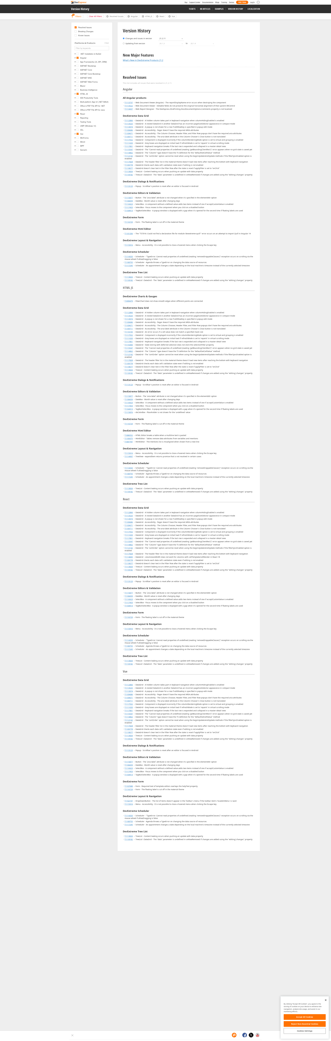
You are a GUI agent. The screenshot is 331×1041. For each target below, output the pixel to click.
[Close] (326, 1000)
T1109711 (129, 136)
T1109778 (129, 165)
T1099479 (129, 301)
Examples (219, 8)
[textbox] (92, 48)
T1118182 (129, 174)
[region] (304, 1017)
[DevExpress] (79, 2)
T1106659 (129, 201)
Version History (80, 9)
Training (224, 2)
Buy (186, 2)
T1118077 (129, 168)
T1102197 (129, 801)
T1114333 (129, 256)
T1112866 (129, 120)
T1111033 (129, 143)
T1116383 (129, 345)
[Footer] (72, 1035)
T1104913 (129, 210)
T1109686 (129, 130)
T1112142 (129, 156)
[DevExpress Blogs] (234, 1035)
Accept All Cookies (304, 1017)
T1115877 (129, 197)
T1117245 (129, 265)
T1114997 (129, 456)
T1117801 (129, 146)
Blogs (217, 2)
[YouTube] (257, 1035)
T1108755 (129, 262)
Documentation (207, 2)
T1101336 (129, 233)
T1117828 (129, 162)
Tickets (192, 8)
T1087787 (129, 441)
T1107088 (129, 786)
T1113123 (129, 186)
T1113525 (129, 123)
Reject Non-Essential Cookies (304, 1024)
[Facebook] (244, 1035)
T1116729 (129, 222)
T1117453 (129, 207)
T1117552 (129, 140)
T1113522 (129, 106)
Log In (252, 2)
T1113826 (129, 171)
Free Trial (242, 2)
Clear (106, 43)
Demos (231, 2)
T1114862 (129, 153)
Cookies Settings (305, 1031)
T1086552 (129, 435)
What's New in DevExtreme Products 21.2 (143, 60)
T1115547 (129, 149)
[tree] (92, 31)
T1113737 (129, 102)
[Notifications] (258, 2)
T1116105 (129, 332)
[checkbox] (76, 27)
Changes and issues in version (138, 38)
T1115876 (129, 412)
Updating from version (135, 43)
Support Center (194, 2)
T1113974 (129, 127)
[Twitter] (251, 1035)
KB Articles (205, 8)
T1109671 (129, 133)
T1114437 (129, 109)
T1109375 (129, 438)
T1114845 (129, 557)
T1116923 (129, 204)
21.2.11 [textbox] (162, 38)
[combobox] (171, 38)
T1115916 (129, 245)
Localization (254, 8)
